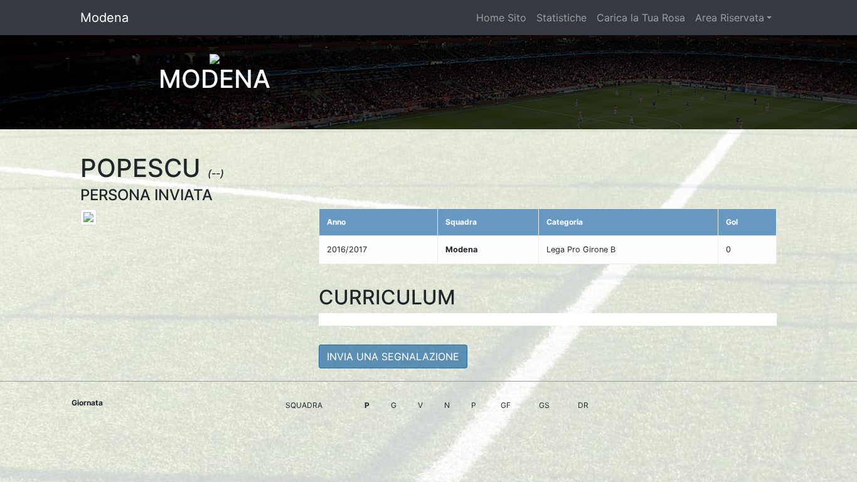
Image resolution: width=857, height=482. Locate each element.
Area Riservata (729, 17)
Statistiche (561, 17)
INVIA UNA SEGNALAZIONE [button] (393, 356)
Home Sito (501, 17)
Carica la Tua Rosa (641, 17)
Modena (104, 17)
